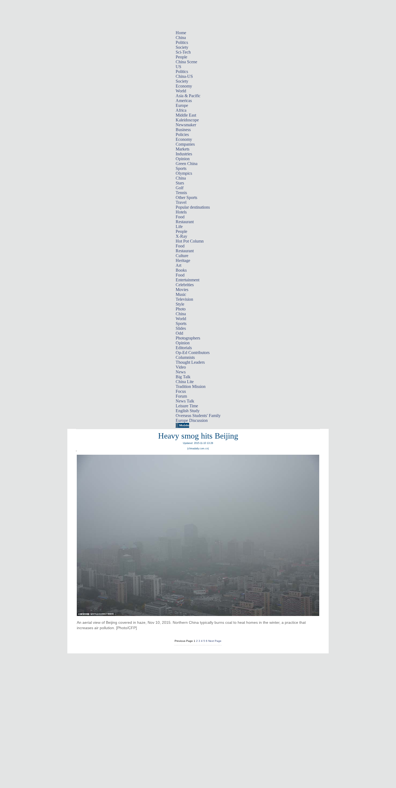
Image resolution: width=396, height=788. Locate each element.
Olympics (184, 173)
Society (182, 47)
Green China (186, 163)
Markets (182, 149)
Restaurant (185, 221)
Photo (181, 309)
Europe (182, 105)
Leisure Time (187, 406)
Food (180, 217)
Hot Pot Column (190, 241)
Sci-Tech (183, 52)
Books (181, 270)
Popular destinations (193, 207)
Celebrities (185, 284)
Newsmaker (186, 124)
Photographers (188, 338)
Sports (181, 168)
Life (179, 226)
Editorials (184, 347)
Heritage (183, 260)
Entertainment (187, 280)
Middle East (186, 115)
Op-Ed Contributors (193, 352)
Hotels (181, 212)
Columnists (185, 357)
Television (184, 299)
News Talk (185, 401)
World (181, 91)
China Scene (186, 61)
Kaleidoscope (187, 120)
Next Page (214, 640)
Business (183, 129)
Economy (184, 86)
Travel (181, 202)
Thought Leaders (190, 362)
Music (181, 294)
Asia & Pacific (188, 95)
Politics (182, 42)
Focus (181, 391)
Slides (181, 328)
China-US (184, 76)
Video (181, 367)
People (181, 57)
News (181, 372)
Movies (182, 289)
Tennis (181, 192)
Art (178, 265)
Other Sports (186, 197)
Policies (182, 134)
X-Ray (181, 236)
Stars (180, 183)
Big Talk (183, 376)
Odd (179, 333)
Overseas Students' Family (198, 415)
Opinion (183, 158)
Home (181, 32)
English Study (188, 410)
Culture (182, 255)
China (181, 37)
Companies (185, 144)
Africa (181, 110)
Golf (179, 187)
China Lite (185, 381)
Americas (184, 100)
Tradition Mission (191, 386)
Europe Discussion (192, 420)
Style (180, 304)
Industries (184, 154)
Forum (181, 396)
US (178, 66)
